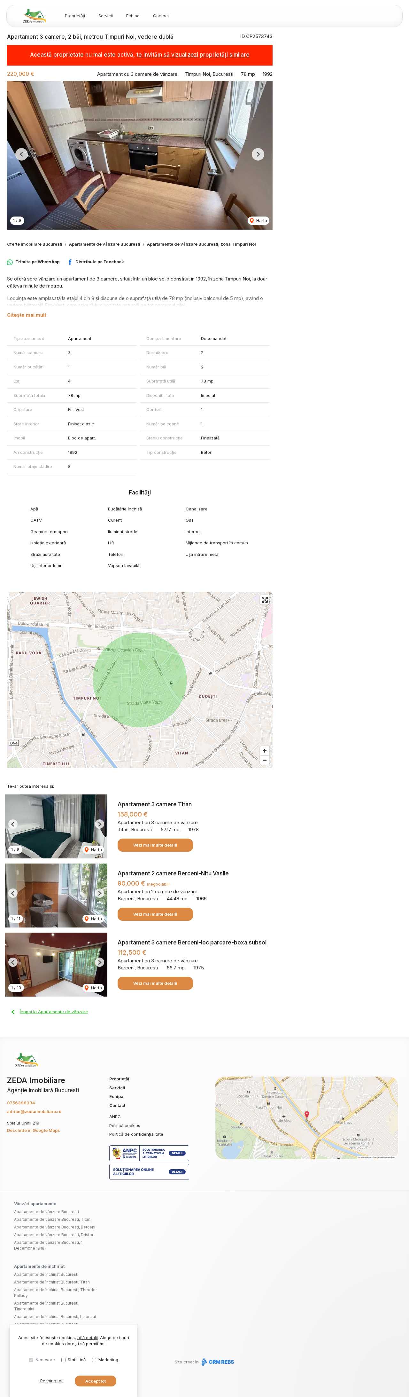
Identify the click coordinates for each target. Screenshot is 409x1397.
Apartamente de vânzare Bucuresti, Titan (52, 1219)
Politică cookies (124, 1125)
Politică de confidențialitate (136, 1134)
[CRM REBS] (217, 1361)
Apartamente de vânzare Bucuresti (104, 244)
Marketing (108, 1359)
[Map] (140, 680)
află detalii (87, 1337)
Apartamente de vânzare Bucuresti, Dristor (53, 1234)
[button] (21, 154)
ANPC (115, 1116)
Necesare (45, 1359)
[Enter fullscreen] (264, 599)
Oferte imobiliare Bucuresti (34, 244)
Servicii (105, 15)
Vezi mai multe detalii (155, 845)
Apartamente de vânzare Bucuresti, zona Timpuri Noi (201, 244)
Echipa (133, 15)
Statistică (77, 1359)
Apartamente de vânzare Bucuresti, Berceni (54, 1227)
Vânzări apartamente (35, 1203)
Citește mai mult (26, 315)
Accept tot (95, 1381)
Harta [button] (261, 220)
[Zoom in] (264, 750)
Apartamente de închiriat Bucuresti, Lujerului (55, 1316)
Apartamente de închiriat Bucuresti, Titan (52, 1282)
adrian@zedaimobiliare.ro (34, 1111)
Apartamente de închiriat (39, 1266)
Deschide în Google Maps (33, 1130)
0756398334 (21, 1102)
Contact (161, 15)
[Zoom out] (264, 760)
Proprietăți (75, 15)
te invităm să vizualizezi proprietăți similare (193, 54)
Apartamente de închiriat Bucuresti (46, 1274)
